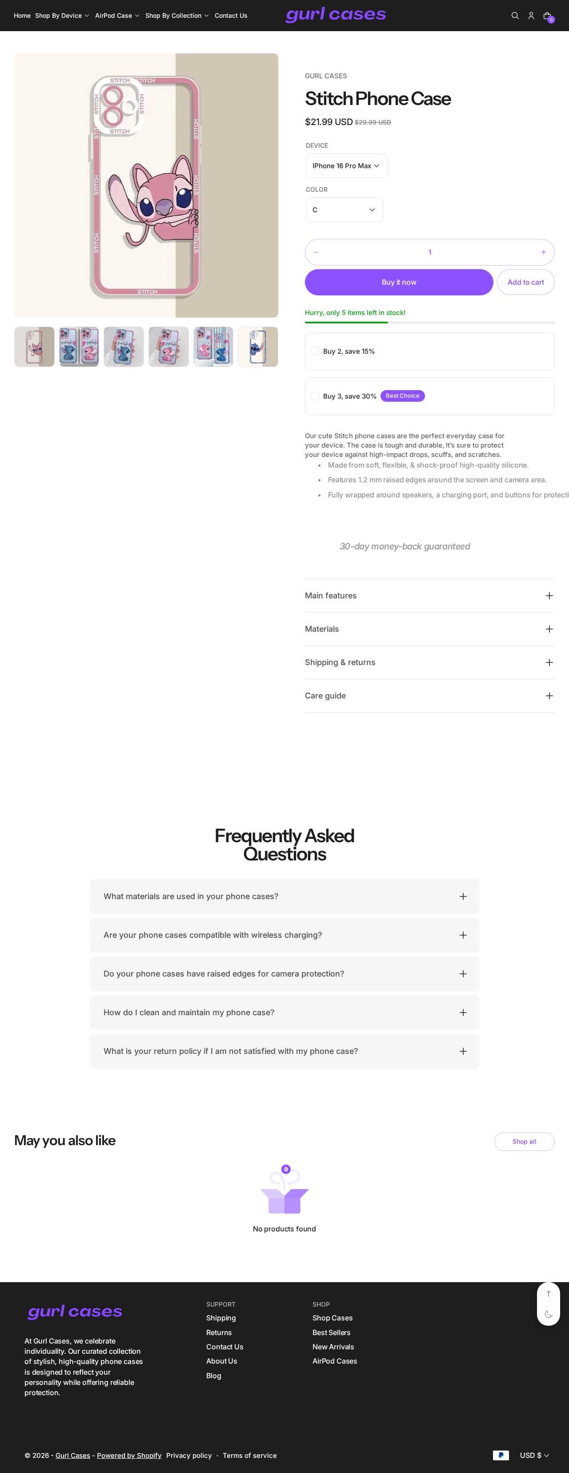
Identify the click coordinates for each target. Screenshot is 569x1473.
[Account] (531, 16)
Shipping (221, 1317)
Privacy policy (189, 1455)
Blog (213, 1375)
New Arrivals (333, 1346)
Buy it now (399, 282)
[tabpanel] (36, 349)
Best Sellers (332, 1332)
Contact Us (224, 1346)
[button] (515, 16)
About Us (221, 1360)
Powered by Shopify (129, 1455)
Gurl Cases (73, 1455)
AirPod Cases (335, 1360)
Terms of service (250, 1455)
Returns (219, 1332)
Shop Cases (333, 1317)
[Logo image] (336, 15)
